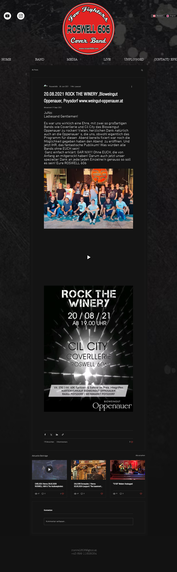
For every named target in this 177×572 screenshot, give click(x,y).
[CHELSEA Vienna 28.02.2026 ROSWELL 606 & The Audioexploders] (49, 470)
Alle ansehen (140, 456)
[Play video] (88, 257)
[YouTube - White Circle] (7, 16)
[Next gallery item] (130, 198)
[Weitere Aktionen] (131, 86)
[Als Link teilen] (63, 434)
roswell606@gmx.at (84, 550)
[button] (142, 70)
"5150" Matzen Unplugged (123, 484)
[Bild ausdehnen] (88, 199)
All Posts (35, 70)
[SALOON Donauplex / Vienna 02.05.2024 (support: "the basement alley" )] (88, 470)
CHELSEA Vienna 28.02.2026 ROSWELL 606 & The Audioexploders (49, 485)
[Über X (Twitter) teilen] (51, 434)
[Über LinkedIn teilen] (57, 434)
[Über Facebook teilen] (45, 434)
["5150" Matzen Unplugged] (127, 470)
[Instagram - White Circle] (20, 16)
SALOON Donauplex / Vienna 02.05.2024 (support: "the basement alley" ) (87, 485)
